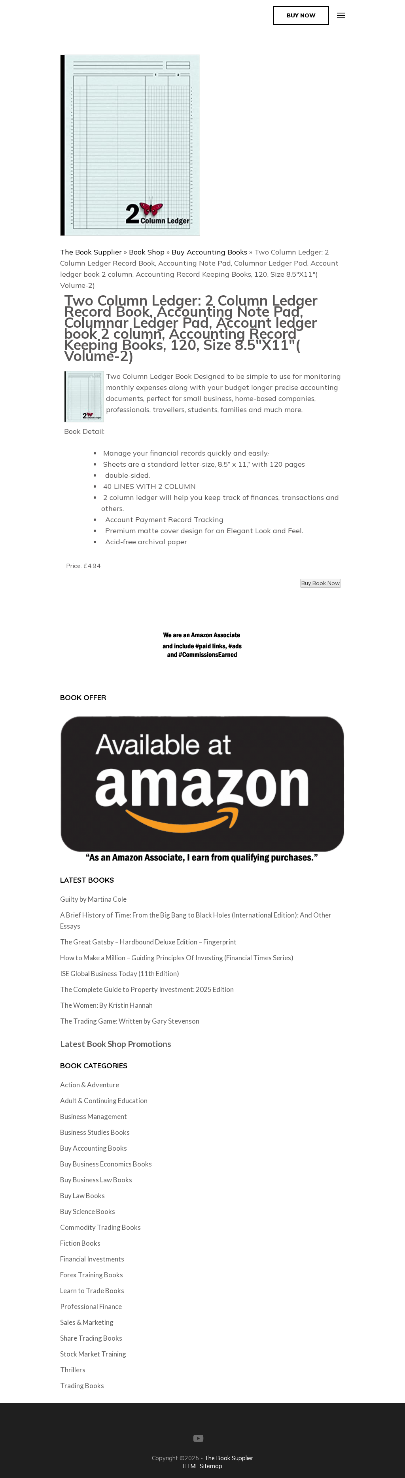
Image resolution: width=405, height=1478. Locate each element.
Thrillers (72, 1370)
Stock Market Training (93, 1354)
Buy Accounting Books (209, 251)
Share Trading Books (91, 1338)
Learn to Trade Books (92, 1290)
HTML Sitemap (202, 1466)
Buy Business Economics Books (106, 1164)
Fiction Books (80, 1243)
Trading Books (82, 1385)
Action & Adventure (89, 1085)
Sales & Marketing (87, 1322)
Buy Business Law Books (96, 1180)
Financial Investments (92, 1259)
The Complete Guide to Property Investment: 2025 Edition (147, 989)
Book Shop (147, 251)
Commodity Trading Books (100, 1227)
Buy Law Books (82, 1195)
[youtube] (198, 1438)
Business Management (93, 1116)
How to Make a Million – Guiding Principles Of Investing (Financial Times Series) (176, 958)
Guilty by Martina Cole (93, 899)
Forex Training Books (91, 1275)
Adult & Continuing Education (104, 1100)
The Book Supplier (91, 251)
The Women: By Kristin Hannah (106, 1005)
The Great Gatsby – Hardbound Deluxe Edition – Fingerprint (148, 942)
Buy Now (301, 15)
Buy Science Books (87, 1211)
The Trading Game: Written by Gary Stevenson (129, 1021)
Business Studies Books (95, 1132)
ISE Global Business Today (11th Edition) (119, 973)
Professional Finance (91, 1306)
